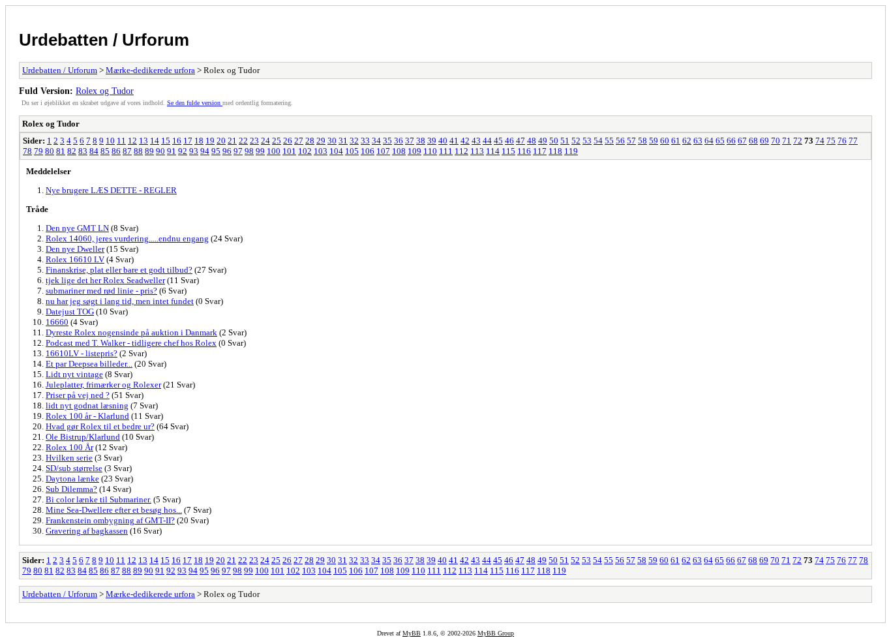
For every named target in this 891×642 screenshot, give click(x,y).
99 (260, 151)
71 (786, 140)
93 (193, 151)
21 (232, 140)
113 (477, 151)
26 (287, 140)
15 (165, 140)
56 (620, 140)
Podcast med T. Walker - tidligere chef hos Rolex (131, 343)
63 (697, 140)
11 (121, 140)
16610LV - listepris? (81, 353)
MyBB (411, 633)
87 (127, 151)
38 (420, 140)
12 (132, 140)
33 (365, 140)
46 (509, 140)
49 (542, 140)
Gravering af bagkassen (87, 531)
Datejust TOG (70, 311)
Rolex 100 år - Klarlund (87, 416)
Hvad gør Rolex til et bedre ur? (100, 426)
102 (305, 151)
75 (831, 140)
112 (461, 151)
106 (367, 151)
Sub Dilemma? (71, 489)
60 (664, 140)
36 (398, 140)
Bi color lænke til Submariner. (98, 499)
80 (49, 151)
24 (265, 140)
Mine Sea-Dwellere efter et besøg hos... (114, 510)
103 (320, 151)
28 (309, 140)
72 (797, 140)
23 (254, 140)
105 (352, 151)
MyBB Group (495, 633)
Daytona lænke (72, 478)
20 (221, 140)
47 (520, 140)
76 (842, 140)
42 (465, 140)
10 (110, 140)
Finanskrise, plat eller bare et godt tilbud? (119, 270)
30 (332, 140)
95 (215, 151)
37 (409, 140)
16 (176, 140)
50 (553, 140)
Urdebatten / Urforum (104, 40)
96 (227, 151)
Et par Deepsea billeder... (89, 364)
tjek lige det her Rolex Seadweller (105, 280)
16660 (57, 322)
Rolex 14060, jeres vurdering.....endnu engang (127, 238)
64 (709, 140)
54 (598, 140)
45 (498, 140)
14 (154, 140)
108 (399, 151)
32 (354, 140)
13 (143, 140)
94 (204, 151)
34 (376, 140)
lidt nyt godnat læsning (87, 405)
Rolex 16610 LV (75, 259)
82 (71, 151)
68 (753, 140)
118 (555, 151)
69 (764, 140)
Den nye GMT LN (77, 228)
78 (27, 151)
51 (564, 140)
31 (343, 140)
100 (273, 151)
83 (82, 151)
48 (531, 140)
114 (493, 151)
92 (182, 151)
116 (524, 151)
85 (105, 151)
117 (540, 151)
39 (431, 140)
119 (571, 151)
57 (631, 140)
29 (320, 140)
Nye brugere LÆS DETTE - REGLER (111, 190)
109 (414, 151)
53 (587, 140)
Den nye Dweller (75, 249)
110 (430, 151)
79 (38, 151)
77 (853, 140)
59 (653, 140)
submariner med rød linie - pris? (101, 291)
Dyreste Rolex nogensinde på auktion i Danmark (131, 332)
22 (243, 140)
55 (609, 140)
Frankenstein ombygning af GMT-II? (110, 520)
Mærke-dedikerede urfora (150, 70)
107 (383, 151)
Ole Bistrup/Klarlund (83, 437)
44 (487, 140)
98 (249, 151)
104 (336, 151)
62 (686, 140)
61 (675, 140)
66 (731, 140)
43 (476, 140)
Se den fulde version (194, 102)
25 (276, 140)
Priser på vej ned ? (78, 395)
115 (508, 151)
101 (289, 151)
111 (446, 151)
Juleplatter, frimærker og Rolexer (103, 385)
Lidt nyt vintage (74, 374)
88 (138, 151)
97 (238, 151)
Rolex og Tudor (105, 90)
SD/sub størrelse (74, 468)
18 (199, 140)
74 (819, 140)
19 (210, 140)
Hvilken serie (69, 458)
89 (149, 151)
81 (60, 151)
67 (742, 140)
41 (454, 140)
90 (160, 151)
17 (187, 140)
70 (775, 140)
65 (720, 140)
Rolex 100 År (69, 447)
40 (442, 140)
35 (387, 140)
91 (171, 151)
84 (93, 151)
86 (116, 151)
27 (298, 140)
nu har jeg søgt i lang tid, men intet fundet (120, 301)
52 (576, 140)
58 (642, 140)
